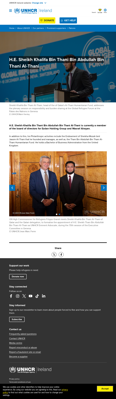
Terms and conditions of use (20, 382)
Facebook (11, 296)
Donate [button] (100, 12)
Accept (105, 389)
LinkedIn (43, 296)
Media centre (15, 343)
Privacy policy (14, 379)
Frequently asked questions (22, 334)
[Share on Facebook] (61, 254)
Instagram (17, 296)
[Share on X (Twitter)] (54, 254)
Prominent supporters (56, 28)
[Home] (23, 11)
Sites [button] (105, 12)
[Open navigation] (10, 11)
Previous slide (12, 188)
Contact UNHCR (17, 338)
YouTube (30, 296)
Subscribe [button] (17, 319)
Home (11, 28)
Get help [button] (70, 20)
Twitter (24, 296)
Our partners (38, 28)
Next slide (104, 188)
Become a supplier (18, 356)
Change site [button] (37, 2)
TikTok (37, 296)
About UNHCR (23, 28)
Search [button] (94, 12)
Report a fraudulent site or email (25, 352)
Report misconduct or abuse (23, 347)
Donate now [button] (18, 276)
